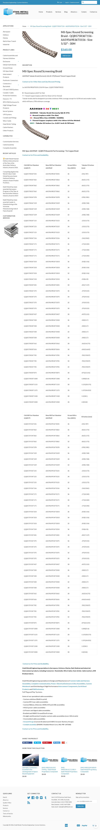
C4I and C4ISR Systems (10, 89)
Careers (84, 12)
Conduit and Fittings (10, 118)
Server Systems (8, 111)
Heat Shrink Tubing (9, 124)
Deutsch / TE (7, 99)
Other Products (8, 130)
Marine (5, 38)
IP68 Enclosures (38, 689)
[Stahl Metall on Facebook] (32, 798)
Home (41, 12)
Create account (74, 2)
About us (74, 12)
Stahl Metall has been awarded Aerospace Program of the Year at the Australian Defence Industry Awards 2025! (10, 191)
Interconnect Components (68, 686)
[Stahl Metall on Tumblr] (45, 798)
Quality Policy (7, 802)
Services (58, 12)
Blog (65, 12)
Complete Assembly (10, 148)
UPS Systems (7, 114)
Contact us (93, 12)
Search (5, 797)
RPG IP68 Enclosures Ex (11, 102)
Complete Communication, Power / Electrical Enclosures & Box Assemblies (58, 684)
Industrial (6, 44)
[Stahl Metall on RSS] (28, 803)
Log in (67, 2)
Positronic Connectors (10, 80)
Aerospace (6, 31)
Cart (60, 2)
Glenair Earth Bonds (9, 65)
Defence (6, 35)
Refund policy (7, 816)
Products (49, 12)
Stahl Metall (17, 825)
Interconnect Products (7, 75)
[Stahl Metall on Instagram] (41, 798)
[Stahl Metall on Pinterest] (37, 798)
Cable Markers (8, 127)
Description (27, 65)
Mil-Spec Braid (8, 71)
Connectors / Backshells (7, 85)
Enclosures (6, 61)
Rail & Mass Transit (9, 41)
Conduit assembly (29, 724)
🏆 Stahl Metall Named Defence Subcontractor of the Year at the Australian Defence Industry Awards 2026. (11, 163)
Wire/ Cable (7, 121)
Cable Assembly (8, 145)
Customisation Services (11, 141)
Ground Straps (8, 68)
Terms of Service (8, 813)
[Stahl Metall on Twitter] (28, 798)
